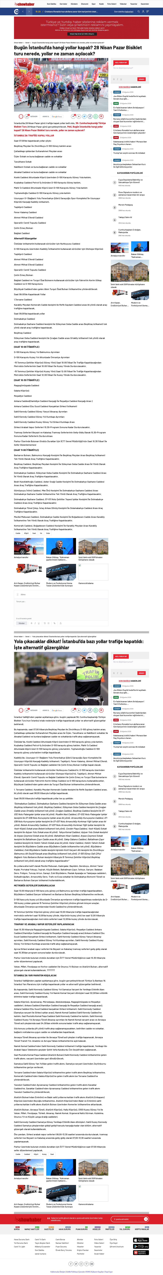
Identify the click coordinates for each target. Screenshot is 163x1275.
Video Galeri (99, 1243)
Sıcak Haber (99, 1254)
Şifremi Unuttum (117, 1246)
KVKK (88, 1272)
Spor (94, 4)
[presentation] (23, 11)
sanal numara (40, 1254)
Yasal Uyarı (109, 1272)
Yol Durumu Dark (21, 1243)
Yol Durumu (124, 1228)
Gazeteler (145, 4)
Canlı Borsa (60, 1239)
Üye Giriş (113, 1239)
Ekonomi (84, 4)
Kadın (101, 4)
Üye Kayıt (114, 1243)
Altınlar (80, 1239)
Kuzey (44, 1154)
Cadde (18, 533)
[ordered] (45, 623)
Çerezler (82, 1272)
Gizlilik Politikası (72, 1272)
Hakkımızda (54, 1272)
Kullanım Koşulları (97, 1272)
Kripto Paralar (142, 1228)
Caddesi (27, 1154)
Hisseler (96, 1228)
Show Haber (18, 43)
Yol (41, 533)
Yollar (48, 533)
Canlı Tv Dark (40, 1239)
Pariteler (109, 1228)
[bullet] (48, 623)
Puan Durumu (82, 1228)
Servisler (63, 4)
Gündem (74, 4)
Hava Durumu (65, 1228)
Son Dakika (51, 4)
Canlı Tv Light (19, 1246)
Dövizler (80, 1243)
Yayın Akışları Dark (42, 1243)
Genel (27, 43)
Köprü (26, 533)
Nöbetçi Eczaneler (42, 1246)
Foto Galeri (111, 4)
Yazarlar (133, 4)
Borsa (17, 1228)
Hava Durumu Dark (21, 1239)
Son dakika (123, 11)
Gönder (22, 623)
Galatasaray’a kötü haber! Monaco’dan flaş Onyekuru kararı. (71, 11)
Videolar (123, 4)
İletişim (62, 1272)
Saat (34, 533)
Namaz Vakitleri (32, 1228)
